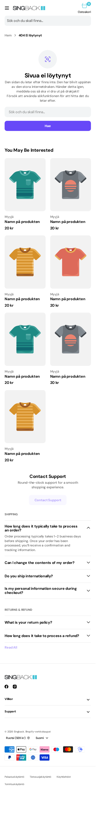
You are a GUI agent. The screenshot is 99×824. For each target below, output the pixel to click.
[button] (7, 8)
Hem (8, 35)
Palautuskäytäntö (14, 776)
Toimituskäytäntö (14, 784)
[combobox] (48, 21)
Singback (19, 731)
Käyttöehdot (63, 776)
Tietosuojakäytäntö (40, 776)
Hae (48, 126)
